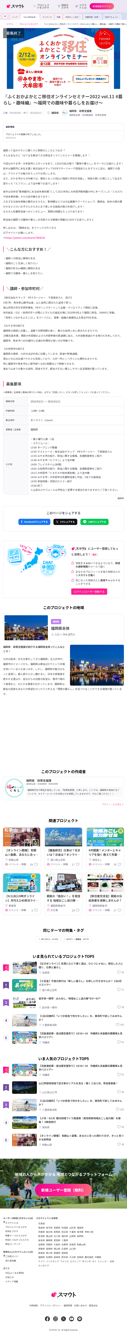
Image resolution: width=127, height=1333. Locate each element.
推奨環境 (68, 1305)
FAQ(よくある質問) (14, 1272)
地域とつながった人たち (17, 1239)
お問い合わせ (80, 1305)
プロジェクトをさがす (16, 1227)
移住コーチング (12, 1244)
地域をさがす (11, 1231)
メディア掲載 (11, 1281)
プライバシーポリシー (51, 1305)
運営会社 (93, 1305)
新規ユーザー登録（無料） (63, 1190)
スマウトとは (11, 1222)
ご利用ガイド (11, 1256)
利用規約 (33, 1305)
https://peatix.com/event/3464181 (25, 238)
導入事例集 (10, 1260)
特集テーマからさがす (16, 1235)
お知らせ (9, 1277)
